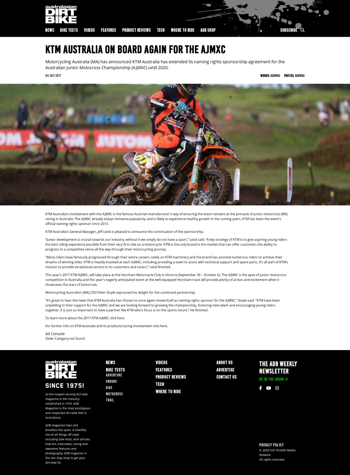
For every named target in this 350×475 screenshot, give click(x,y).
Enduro (111, 381)
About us (225, 362)
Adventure (114, 375)
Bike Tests (69, 30)
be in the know (271, 379)
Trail (110, 400)
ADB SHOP (208, 30)
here (120, 318)
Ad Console (55, 333)
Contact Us (227, 377)
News (49, 30)
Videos (89, 30)
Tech (161, 30)
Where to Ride (182, 30)
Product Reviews (136, 30)
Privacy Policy (271, 445)
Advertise (226, 370)
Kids (109, 387)
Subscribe (288, 30)
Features (108, 30)
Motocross (114, 394)
